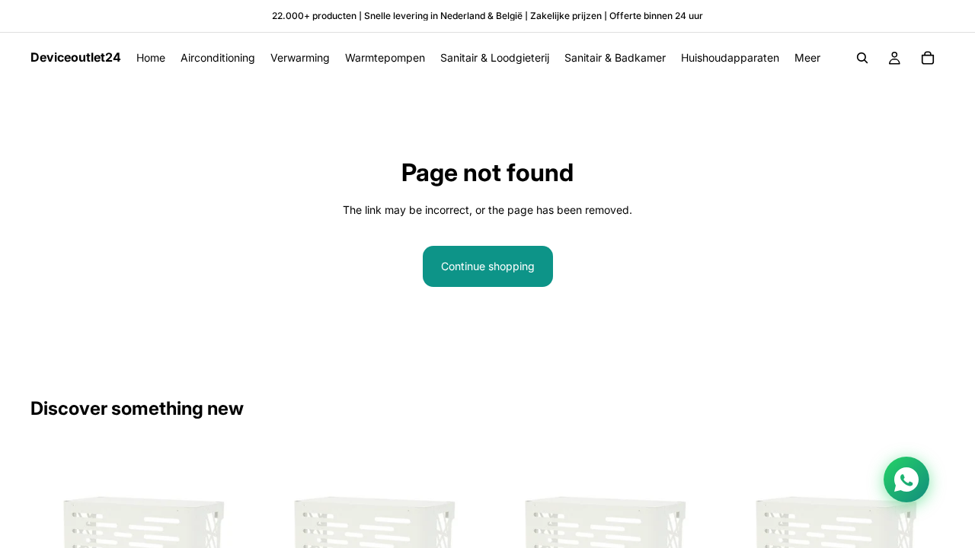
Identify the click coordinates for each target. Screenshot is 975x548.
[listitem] (807, 58)
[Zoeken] (862, 58)
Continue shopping (488, 266)
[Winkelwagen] (928, 58)
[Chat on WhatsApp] (906, 479)
